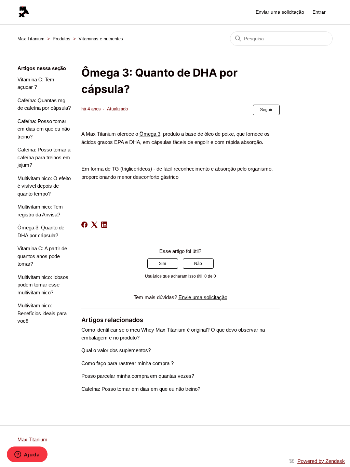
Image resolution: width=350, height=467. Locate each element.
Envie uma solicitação (202, 297)
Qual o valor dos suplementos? (116, 350)
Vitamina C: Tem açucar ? (35, 83)
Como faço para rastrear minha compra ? (127, 363)
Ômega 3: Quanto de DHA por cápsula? (40, 231)
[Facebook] (84, 225)
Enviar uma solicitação (280, 12)
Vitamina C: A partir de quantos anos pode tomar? (42, 256)
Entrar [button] (319, 12)
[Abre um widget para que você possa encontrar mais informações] (27, 455)
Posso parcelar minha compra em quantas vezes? (137, 376)
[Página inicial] (23, 12)
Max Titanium (30, 38)
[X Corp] (94, 225)
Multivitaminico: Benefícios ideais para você (42, 313)
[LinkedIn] (104, 225)
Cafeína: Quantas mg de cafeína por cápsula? (44, 104)
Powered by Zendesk (321, 461)
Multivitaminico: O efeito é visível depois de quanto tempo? (44, 186)
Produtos (61, 38)
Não (198, 263)
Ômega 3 (149, 134)
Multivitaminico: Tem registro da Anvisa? (40, 210)
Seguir (266, 109)
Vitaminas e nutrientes (101, 38)
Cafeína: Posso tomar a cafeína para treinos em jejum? (43, 157)
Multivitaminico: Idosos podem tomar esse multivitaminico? (42, 284)
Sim (162, 263)
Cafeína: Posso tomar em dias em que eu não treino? (43, 128)
